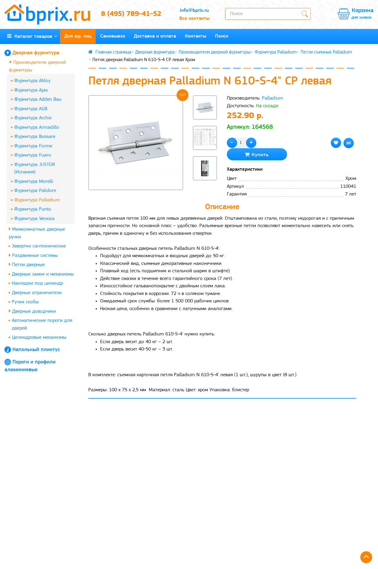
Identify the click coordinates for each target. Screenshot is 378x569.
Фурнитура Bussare (34, 136)
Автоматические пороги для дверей (42, 324)
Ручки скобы (25, 301)
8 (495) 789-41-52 (131, 14)
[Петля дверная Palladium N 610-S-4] (135, 142)
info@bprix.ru (194, 10)
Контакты (195, 36)
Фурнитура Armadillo (36, 127)
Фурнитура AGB (30, 108)
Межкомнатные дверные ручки (37, 233)
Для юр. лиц (77, 36)
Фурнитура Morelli (33, 181)
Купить (259, 154)
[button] (205, 190)
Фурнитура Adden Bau (37, 99)
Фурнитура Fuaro (32, 155)
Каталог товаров (32, 36)
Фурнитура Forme (33, 146)
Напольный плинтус (36, 350)
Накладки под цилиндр (37, 283)
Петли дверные (28, 264)
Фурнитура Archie (33, 117)
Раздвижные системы (34, 255)
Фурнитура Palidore (35, 190)
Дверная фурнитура (35, 53)
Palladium (272, 98)
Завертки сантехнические (39, 246)
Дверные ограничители (37, 292)
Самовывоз (112, 36)
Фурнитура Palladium (37, 200)
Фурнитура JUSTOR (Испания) (34, 168)
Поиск (221, 36)
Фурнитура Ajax (31, 90)
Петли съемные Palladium (326, 52)
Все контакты (194, 18)
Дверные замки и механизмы (43, 274)
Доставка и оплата (155, 36)
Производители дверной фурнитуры (37, 66)
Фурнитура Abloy (32, 80)
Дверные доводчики (33, 311)
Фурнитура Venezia (34, 218)
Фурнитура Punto (32, 209)
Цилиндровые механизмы (39, 337)
